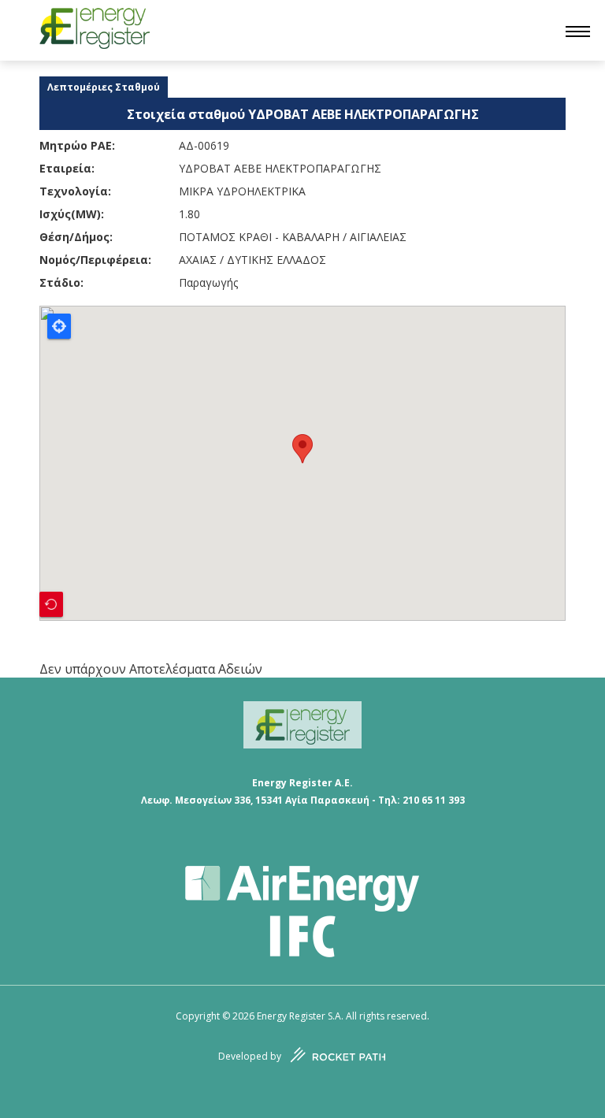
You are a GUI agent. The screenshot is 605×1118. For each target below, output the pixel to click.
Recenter (51, 604)
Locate (59, 326)
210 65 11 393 (434, 800)
